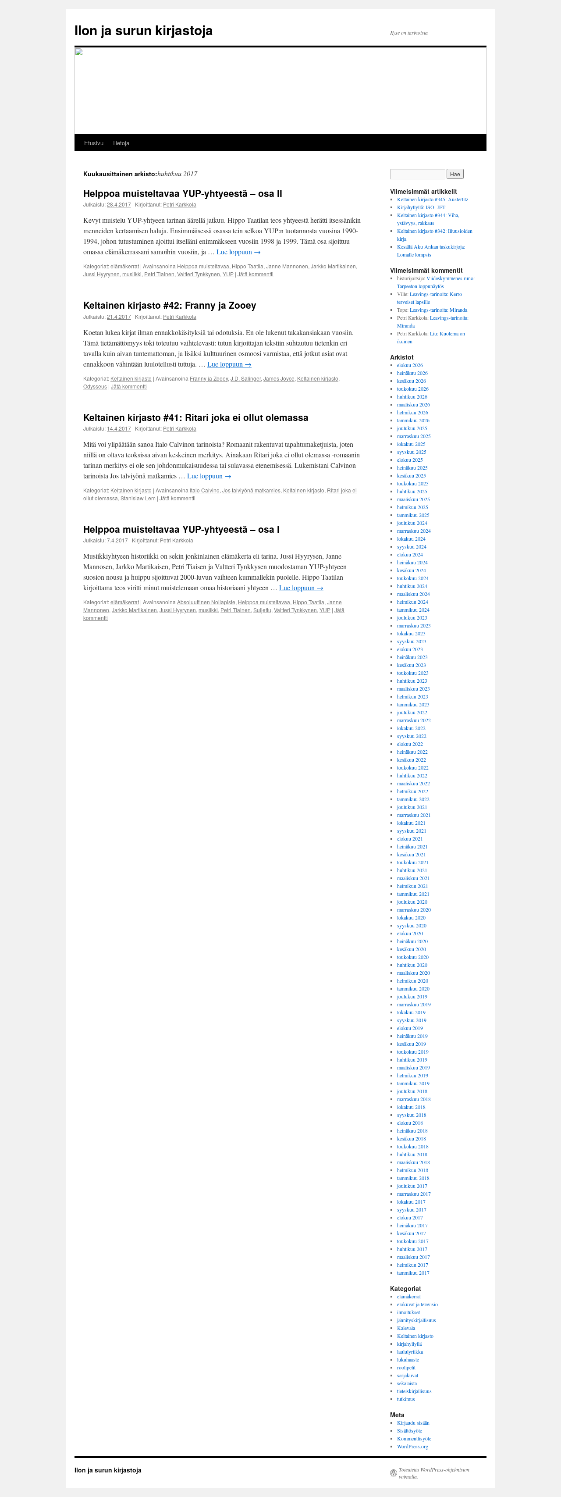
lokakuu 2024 (411, 538)
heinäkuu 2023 (412, 656)
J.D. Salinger (246, 378)
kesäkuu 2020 (411, 948)
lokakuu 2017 (411, 1201)
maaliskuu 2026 (413, 404)
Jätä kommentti (255, 274)
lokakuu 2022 (411, 727)
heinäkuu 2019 (412, 1035)
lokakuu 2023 (411, 633)
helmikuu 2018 (412, 1169)
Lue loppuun (239, 251)
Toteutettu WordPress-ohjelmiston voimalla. (434, 1473)
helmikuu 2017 (412, 1264)
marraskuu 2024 (414, 530)
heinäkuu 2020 (412, 941)
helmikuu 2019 (412, 1075)
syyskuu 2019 (411, 1019)
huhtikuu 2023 (412, 680)
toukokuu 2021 (413, 862)
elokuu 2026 (410, 364)
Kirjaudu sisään (413, 1422)
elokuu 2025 (410, 459)
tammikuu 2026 (413, 420)
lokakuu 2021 (411, 822)
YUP (228, 274)
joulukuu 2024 (412, 522)
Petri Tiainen (159, 274)
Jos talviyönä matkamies (251, 490)
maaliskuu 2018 (413, 1162)
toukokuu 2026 (413, 388)
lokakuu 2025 (411, 443)
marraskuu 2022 (414, 720)
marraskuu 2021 (414, 814)
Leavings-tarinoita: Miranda (438, 309)
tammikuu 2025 (413, 514)
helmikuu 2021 (412, 885)
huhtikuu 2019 (412, 1059)
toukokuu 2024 (413, 577)
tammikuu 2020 (413, 988)
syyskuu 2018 (411, 1114)
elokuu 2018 (410, 1122)
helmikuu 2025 (412, 506)
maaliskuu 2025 (413, 499)
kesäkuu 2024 (411, 570)
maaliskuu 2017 (413, 1256)
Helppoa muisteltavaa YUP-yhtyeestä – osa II (182, 193)
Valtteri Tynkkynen (198, 274)
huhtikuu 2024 (412, 585)
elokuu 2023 (410, 648)
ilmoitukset (408, 1311)
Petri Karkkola (179, 204)
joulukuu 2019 (412, 996)
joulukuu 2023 (412, 617)
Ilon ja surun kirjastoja (144, 29)
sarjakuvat (407, 1375)
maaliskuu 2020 (413, 972)
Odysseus (95, 386)
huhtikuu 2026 (412, 396)
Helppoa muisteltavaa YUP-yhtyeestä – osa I (181, 528)
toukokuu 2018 (413, 1146)
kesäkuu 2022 (411, 759)
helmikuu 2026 (412, 412)
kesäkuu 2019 (411, 1043)
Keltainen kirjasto (131, 378)
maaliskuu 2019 (413, 1067)
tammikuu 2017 (413, 1272)
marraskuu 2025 (414, 435)
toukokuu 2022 (413, 767)
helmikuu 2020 (412, 980)
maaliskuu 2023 (413, 688)
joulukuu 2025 (412, 427)
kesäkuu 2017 (411, 1233)
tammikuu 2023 (413, 704)
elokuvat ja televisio (417, 1304)
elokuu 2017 (410, 1217)
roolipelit (406, 1367)
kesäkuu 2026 (411, 380)
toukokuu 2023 (413, 672)
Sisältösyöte (409, 1430)
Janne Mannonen (287, 266)
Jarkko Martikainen (333, 266)
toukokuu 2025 (413, 483)
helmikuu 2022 (412, 791)
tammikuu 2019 (413, 1083)
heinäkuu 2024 (412, 562)
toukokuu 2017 (413, 1240)
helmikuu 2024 (412, 601)
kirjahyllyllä (409, 1343)
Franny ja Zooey (209, 378)
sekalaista (407, 1383)
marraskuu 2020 (414, 909)
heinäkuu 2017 (412, 1225)
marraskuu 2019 (414, 1004)
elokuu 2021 (410, 838)
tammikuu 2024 (413, 609)
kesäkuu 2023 (411, 664)
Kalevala (406, 1327)
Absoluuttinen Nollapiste (206, 602)
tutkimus (406, 1398)
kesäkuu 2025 (411, 475)
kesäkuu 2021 (411, 854)
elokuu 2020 (410, 933)
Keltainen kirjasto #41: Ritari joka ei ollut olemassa (196, 417)
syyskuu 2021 (411, 830)
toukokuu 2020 (413, 956)
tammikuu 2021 (413, 893)
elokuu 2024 (410, 554)
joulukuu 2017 (412, 1185)
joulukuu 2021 (412, 806)
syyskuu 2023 (411, 641)
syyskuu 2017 (411, 1209)
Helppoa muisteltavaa (203, 266)
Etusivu (93, 143)
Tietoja (120, 143)
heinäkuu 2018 (412, 1130)
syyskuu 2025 (411, 451)
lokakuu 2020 (411, 917)
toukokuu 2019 (413, 1051)
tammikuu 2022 (413, 798)
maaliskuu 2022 (413, 783)
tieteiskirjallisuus (414, 1390)
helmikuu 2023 (412, 696)
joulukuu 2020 (412, 901)
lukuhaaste (408, 1359)
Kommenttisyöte (414, 1438)
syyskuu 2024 (411, 546)
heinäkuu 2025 (412, 467)
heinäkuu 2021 (412, 846)
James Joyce (279, 378)
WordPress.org (412, 1446)
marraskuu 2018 (414, 1098)
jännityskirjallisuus (416, 1319)
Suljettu (262, 609)
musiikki (132, 274)
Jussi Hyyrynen (101, 274)
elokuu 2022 (410, 743)
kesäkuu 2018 (411, 1138)
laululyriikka (410, 1351)
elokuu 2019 (410, 1027)
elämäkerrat (124, 266)
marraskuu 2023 (414, 625)
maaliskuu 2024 (413, 593)
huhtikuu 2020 (412, 964)
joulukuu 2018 (412, 1090)
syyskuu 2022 (411, 735)
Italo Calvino (205, 490)
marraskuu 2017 (414, 1193)
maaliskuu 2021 (413, 877)
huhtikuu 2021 (412, 869)
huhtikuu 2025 (412, 491)
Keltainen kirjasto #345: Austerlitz (432, 199)
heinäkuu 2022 (412, 751)
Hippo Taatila (247, 266)
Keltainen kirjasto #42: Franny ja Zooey (169, 304)
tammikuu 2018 (413, 1177)
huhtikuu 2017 (412, 1248)
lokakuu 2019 (411, 1012)
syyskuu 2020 (411, 925)
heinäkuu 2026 (412, 372)
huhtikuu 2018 (412, 1154)
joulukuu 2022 (412, 712)
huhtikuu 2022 (412, 775)
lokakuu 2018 (411, 1106)
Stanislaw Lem (138, 498)
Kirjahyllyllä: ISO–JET (421, 206)
